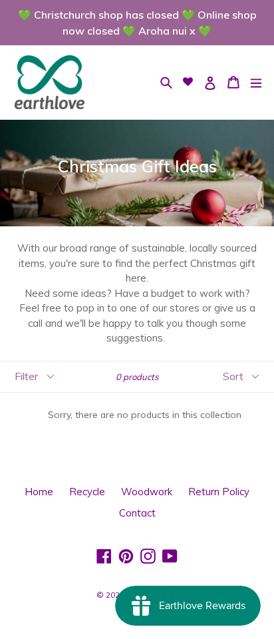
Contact (137, 513)
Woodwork (146, 491)
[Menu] (256, 82)
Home (39, 491)
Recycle (87, 491)
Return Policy (218, 491)
